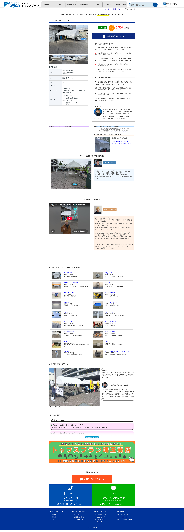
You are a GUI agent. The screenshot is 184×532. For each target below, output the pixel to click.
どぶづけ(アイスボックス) (111, 302)
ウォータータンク (68, 312)
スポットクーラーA (110, 312)
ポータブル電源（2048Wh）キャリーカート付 (117, 351)
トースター (66, 341)
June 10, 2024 (116, 132)
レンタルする (77, 514)
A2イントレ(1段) (68, 322)
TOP (104, 9)
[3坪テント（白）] (68, 54)
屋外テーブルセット (110, 331)
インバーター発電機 (110, 292)
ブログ (96, 4)
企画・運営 (71, 4)
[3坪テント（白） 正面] (55, 64)
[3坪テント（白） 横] (68, 64)
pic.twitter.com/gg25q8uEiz (121, 131)
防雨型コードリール (69, 292)
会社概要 (84, 4)
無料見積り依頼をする (114, 36)
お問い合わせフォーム (94, 478)
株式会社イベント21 (100, 514)
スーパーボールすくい (111, 322)
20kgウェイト (108, 273)
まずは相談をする (78, 519)
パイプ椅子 (108, 282)
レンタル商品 (112, 9)
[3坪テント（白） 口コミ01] (74, 405)
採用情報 (54, 517)
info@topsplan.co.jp (126, 519)
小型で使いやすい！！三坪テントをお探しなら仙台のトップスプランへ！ (122, 143)
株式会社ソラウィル (100, 522)
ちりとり (107, 341)
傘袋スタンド (67, 351)
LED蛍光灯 (66, 302)
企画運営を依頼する (79, 517)
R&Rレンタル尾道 (100, 519)
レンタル (59, 4)
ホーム (47, 4)
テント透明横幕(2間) (69, 331)
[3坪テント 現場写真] (70, 191)
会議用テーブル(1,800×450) (71, 282)
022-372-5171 (124, 514)
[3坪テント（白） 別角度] (81, 64)
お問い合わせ (121, 4)
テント (120, 9)
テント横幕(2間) (68, 273)
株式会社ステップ (100, 517)
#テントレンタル (114, 131)
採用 (109, 4)
